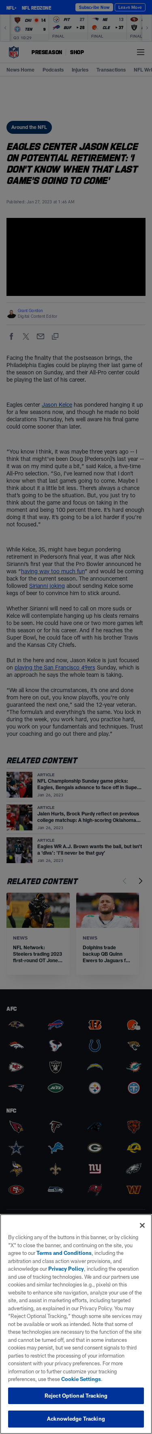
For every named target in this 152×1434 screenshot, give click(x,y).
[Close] (142, 1225)
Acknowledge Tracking (76, 1418)
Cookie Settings (81, 1379)
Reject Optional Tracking (76, 1395)
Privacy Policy (66, 1268)
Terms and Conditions (64, 1253)
